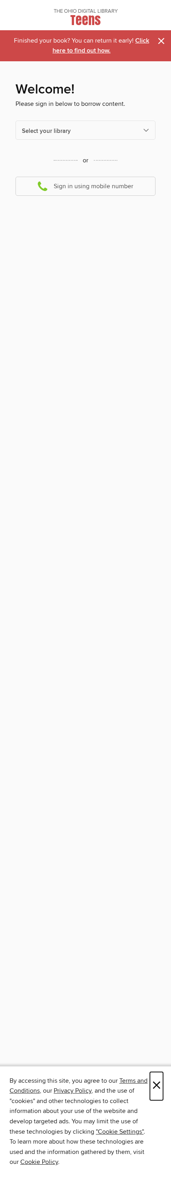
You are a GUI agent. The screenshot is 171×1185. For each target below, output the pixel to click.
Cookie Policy (39, 1162)
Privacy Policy (72, 1091)
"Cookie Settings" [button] (120, 1132)
